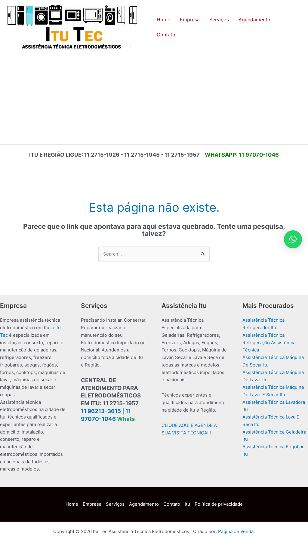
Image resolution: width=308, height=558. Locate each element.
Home (72, 504)
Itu (187, 504)
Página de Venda (236, 531)
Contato (171, 504)
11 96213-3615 (101, 411)
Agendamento (144, 504)
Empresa (92, 504)
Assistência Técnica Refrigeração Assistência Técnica (268, 342)
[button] (293, 239)
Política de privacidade (219, 504)
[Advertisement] (154, 99)
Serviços (115, 504)
